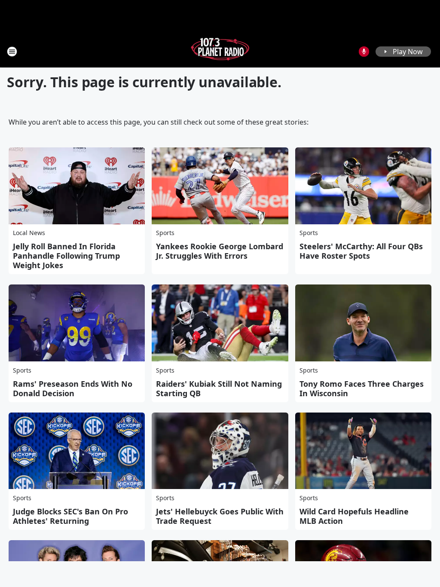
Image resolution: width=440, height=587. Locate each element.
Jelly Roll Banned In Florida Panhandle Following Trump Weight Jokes (66, 256)
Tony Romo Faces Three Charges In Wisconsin (361, 388)
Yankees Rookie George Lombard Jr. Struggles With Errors (219, 251)
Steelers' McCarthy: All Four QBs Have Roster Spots (361, 251)
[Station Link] (220, 51)
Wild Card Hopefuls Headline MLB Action (354, 516)
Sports (165, 233)
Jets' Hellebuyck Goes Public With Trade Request (220, 516)
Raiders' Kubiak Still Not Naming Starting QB (219, 388)
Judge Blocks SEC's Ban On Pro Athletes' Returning (70, 516)
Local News (29, 233)
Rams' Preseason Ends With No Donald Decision (72, 388)
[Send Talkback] (364, 51)
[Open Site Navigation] (12, 51)
